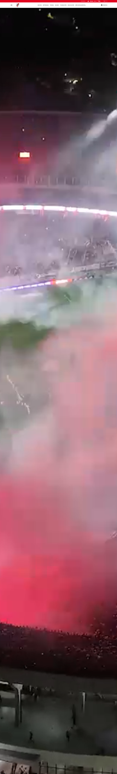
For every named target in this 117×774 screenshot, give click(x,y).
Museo (57, 5)
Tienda (52, 5)
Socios (40, 5)
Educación (71, 5)
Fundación (63, 5)
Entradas (46, 5)
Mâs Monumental (80, 5)
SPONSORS (83, 1)
